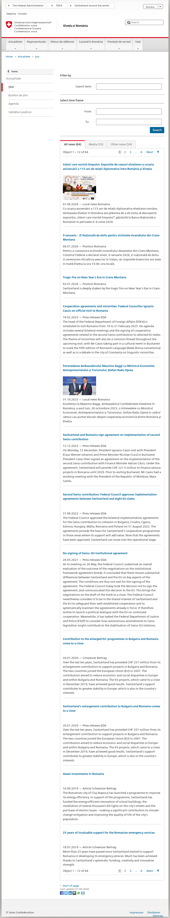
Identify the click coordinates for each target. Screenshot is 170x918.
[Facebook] (62, 892)
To (88, 121)
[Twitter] (66, 892)
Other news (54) (121, 144)
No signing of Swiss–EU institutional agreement (95, 553)
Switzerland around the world (92, 5)
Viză (138, 41)
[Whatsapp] (79, 892)
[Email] (83, 892)
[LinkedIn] (70, 892)
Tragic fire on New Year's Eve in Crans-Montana (94, 277)
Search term (83, 86)
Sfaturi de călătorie (62, 41)
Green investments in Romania (83, 774)
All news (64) (70, 144)
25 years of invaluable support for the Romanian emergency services (109, 833)
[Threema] (75, 892)
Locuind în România (91, 41)
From (87, 111)
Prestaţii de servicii (119, 41)
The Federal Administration (28, 5)
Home (9, 56)
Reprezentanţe (36, 41)
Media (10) (96, 144)
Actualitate (15, 41)
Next (150, 152)
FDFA (59, 5)
